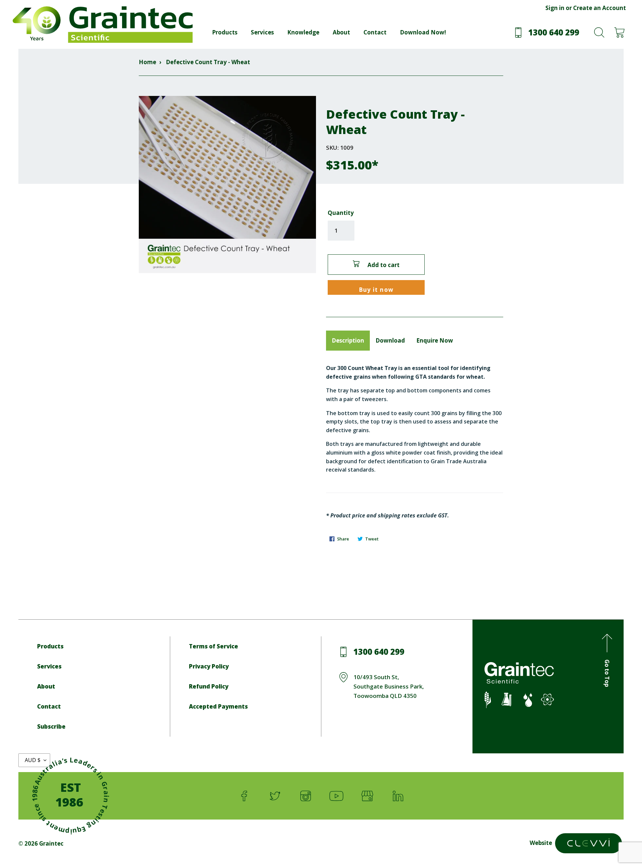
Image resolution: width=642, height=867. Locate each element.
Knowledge (303, 32)
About (341, 32)
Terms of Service (213, 646)
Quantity (341, 213)
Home (147, 62)
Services (262, 32)
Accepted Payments (218, 706)
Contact (375, 32)
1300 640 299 (378, 651)
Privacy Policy (209, 666)
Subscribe (51, 726)
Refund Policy (208, 686)
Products (224, 32)
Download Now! (423, 32)
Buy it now (376, 289)
